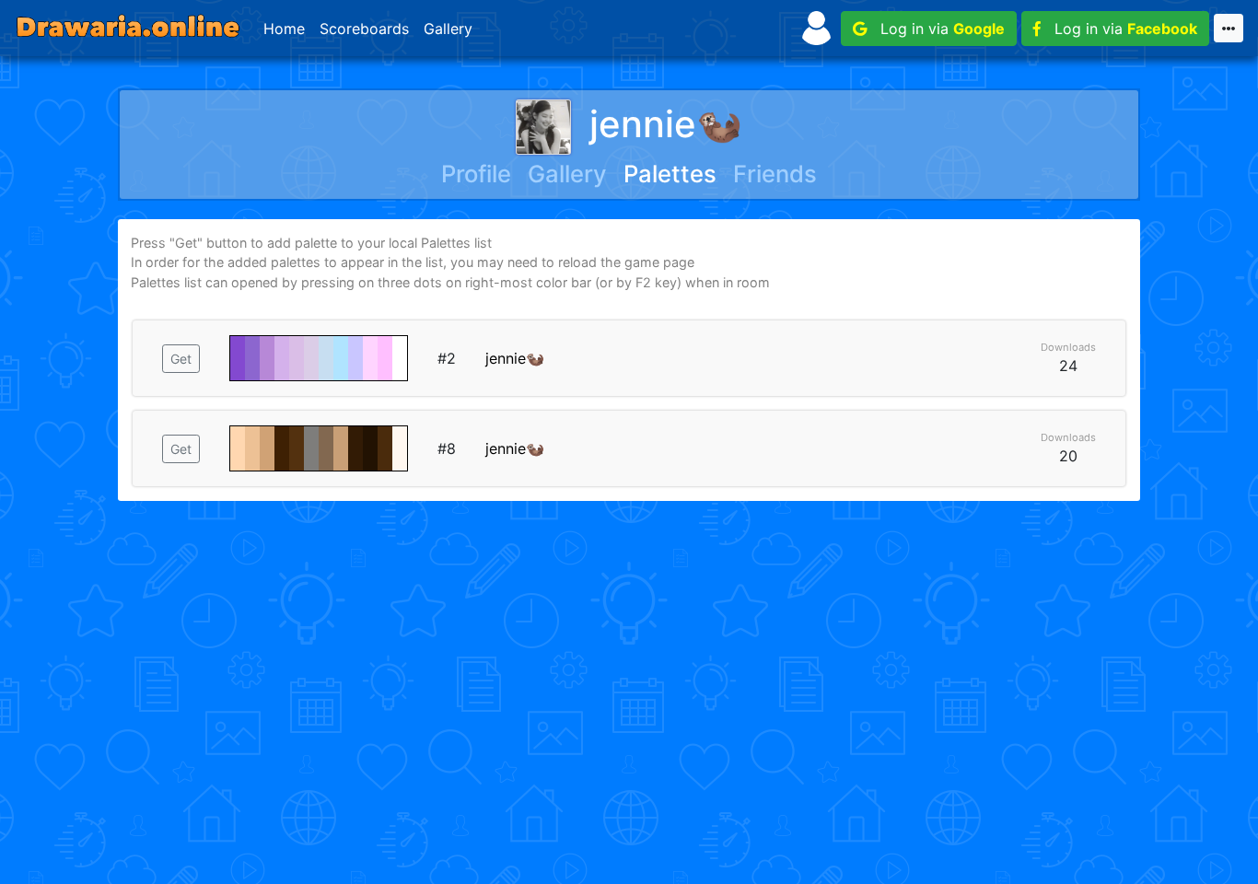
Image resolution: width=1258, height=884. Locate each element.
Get (181, 358)
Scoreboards (364, 28)
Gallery (448, 28)
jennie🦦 (665, 123)
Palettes (669, 173)
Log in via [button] (936, 28)
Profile (476, 173)
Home (284, 28)
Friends (775, 173)
